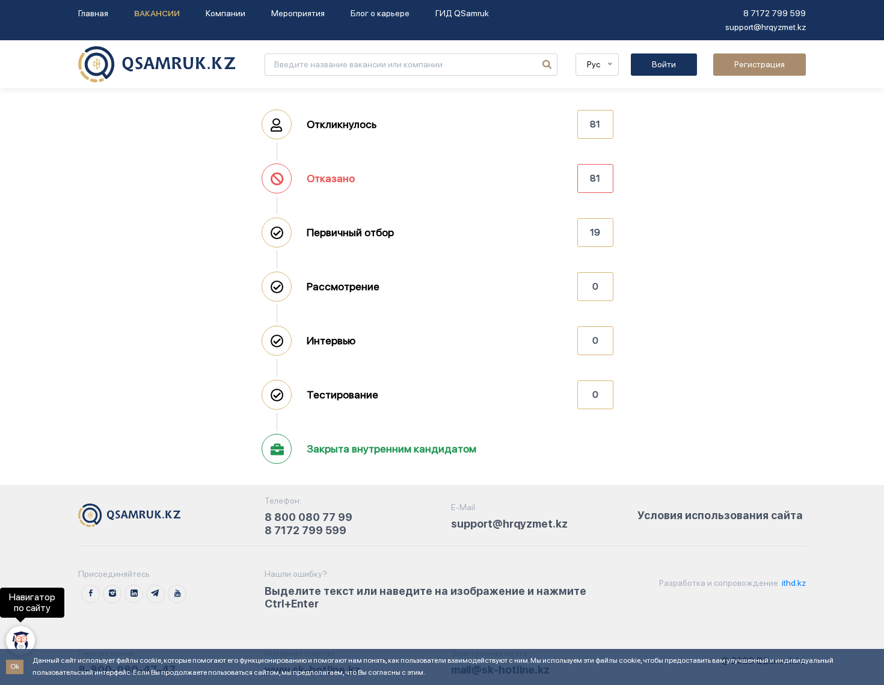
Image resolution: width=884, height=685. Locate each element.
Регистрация (759, 64)
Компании (225, 13)
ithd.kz (793, 583)
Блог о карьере (380, 13)
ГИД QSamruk (462, 13)
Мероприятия (298, 13)
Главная (93, 13)
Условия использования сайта (720, 515)
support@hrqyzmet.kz (765, 27)
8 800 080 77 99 (308, 517)
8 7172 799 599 (774, 13)
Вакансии (157, 13)
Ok (14, 666)
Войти (664, 64)
